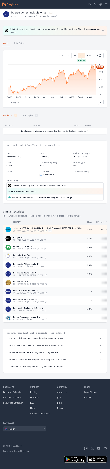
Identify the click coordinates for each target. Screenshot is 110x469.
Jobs (59, 397)
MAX (91, 55)
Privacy (87, 397)
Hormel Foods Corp (22, 246)
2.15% (89, 238)
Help (32, 408)
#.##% (104, 238)
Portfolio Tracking (12, 397)
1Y (68, 55)
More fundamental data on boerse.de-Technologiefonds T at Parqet (42, 197)
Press (60, 408)
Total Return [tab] (19, 43)
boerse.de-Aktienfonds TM (26, 263)
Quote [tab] (6, 43)
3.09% (89, 274)
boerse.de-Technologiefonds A (28, 307)
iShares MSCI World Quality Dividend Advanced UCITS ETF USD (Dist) (47, 228)
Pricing (33, 392)
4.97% (89, 247)
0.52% (89, 309)
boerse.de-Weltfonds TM (25, 299)
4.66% (89, 265)
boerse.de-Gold (20, 281)
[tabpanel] (55, 79)
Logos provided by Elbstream (16, 451)
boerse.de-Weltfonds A (24, 272)
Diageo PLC (18, 237)
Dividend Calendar (12, 392)
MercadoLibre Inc (21, 255)
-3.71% (104, 229)
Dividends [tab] (9, 115)
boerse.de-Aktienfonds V (25, 290)
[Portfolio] (100, 4)
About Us (62, 392)
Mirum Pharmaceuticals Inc (26, 316)
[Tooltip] (48, 171)
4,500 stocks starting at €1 (39, 185)
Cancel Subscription (40, 413)
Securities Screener (13, 402)
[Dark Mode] (95, 4)
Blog (59, 402)
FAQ (32, 402)
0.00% (89, 256)
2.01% (89, 229)
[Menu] (106, 4)
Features (34, 397)
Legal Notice (90, 392)
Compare (15, 102)
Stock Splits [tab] (30, 115)
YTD (61, 55)
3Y (75, 55)
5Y (81, 56)
